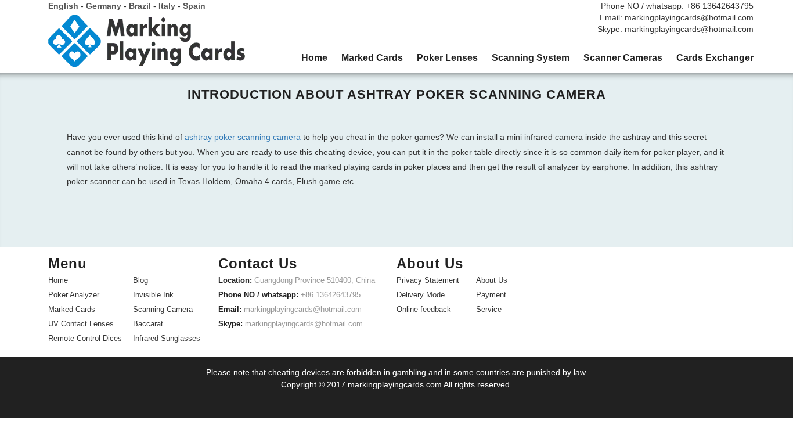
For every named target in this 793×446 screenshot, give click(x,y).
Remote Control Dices (85, 338)
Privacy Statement (427, 280)
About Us (491, 280)
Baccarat (148, 323)
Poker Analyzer (73, 294)
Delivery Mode (420, 294)
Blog (140, 280)
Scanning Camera (163, 309)
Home (58, 280)
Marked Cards (71, 309)
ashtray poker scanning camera (243, 137)
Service (489, 309)
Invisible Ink (153, 294)
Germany (103, 5)
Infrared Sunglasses (166, 338)
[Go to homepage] (147, 45)
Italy (166, 5)
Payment (491, 294)
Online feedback (423, 309)
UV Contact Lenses (81, 323)
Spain (194, 5)
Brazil (140, 5)
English (63, 5)
